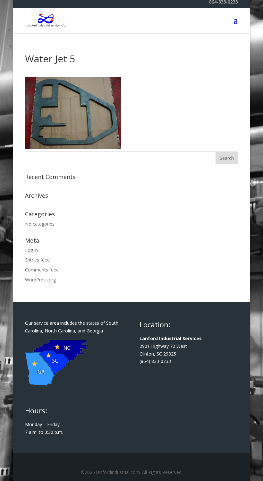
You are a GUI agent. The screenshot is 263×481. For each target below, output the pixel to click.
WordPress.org (40, 280)
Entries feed (37, 260)
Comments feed (42, 270)
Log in (31, 250)
